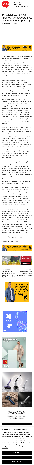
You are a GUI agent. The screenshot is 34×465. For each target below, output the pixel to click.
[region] (17, 446)
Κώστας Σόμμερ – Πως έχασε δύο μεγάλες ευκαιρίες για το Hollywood (24, 273)
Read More (5, 448)
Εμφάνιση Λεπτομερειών (17, 457)
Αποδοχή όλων (17, 453)
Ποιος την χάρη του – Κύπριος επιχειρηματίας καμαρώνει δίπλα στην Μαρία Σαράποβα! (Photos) (9, 274)
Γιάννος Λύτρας (7, 23)
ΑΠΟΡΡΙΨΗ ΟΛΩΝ (17, 461)
